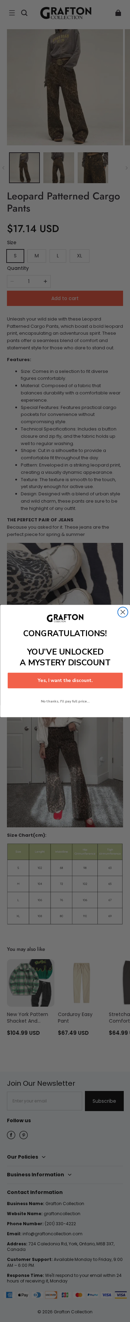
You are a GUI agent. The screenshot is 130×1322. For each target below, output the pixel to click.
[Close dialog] (123, 612)
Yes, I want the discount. (64, 680)
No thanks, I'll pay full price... (65, 701)
